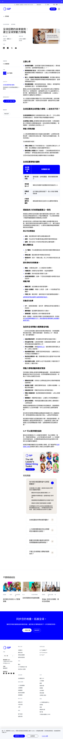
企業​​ (19, 707)
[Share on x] (12, 48)
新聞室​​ (41, 688)
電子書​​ (41, 712)
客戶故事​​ (20, 714)
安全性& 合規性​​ (22, 669)
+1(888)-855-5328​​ (7, 661)
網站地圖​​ (42, 692)
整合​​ (19, 664)
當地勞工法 (40, 347)
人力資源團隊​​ (21, 685)
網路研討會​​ (42, 709)
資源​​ (41, 707)
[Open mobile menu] (59, 9)
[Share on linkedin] (4, 48)
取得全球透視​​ (21, 657)
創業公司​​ (20, 702)
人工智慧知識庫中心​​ (44, 702)
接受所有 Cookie (19, 736)
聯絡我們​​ (5, 668)
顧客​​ (41, 683)
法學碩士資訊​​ (43, 695)
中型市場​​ (20, 704)
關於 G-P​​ (42, 678)
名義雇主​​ (20, 650)
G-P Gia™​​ (42, 655)
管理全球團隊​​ (21, 655)
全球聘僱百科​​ (21, 678)
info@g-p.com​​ (6, 663)
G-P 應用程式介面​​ (22, 666)
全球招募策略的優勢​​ (9, 85)
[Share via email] (16, 48)
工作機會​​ (42, 680)
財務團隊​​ (20, 690)
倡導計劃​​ (20, 716)
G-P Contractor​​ (43, 652)
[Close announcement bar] (62, 1)
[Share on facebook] (8, 48)
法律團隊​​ (20, 687)
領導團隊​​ (20, 695)
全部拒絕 (32, 736)
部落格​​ (41, 704)
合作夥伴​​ (42, 690)
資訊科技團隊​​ (21, 692)
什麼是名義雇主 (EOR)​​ (45, 714)
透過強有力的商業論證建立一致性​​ (11, 88)
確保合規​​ (20, 652)
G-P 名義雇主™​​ (43, 650)
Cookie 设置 (45, 736)
